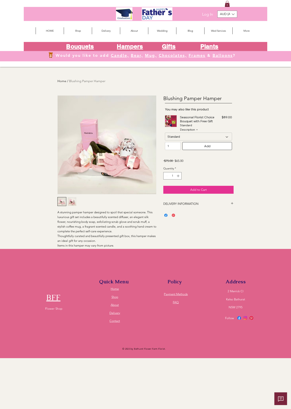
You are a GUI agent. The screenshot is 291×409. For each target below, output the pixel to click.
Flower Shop (54, 308)
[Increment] (178, 175)
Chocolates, (173, 55)
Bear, (137, 55)
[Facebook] (239, 318)
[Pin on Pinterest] (173, 215)
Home (61, 81)
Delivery (114, 313)
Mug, (151, 55)
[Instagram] (245, 318)
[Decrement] (166, 175)
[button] (227, 4)
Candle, (120, 55)
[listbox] (227, 14)
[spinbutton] (172, 175)
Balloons (223, 55)
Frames (197, 55)
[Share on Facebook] (166, 215)
